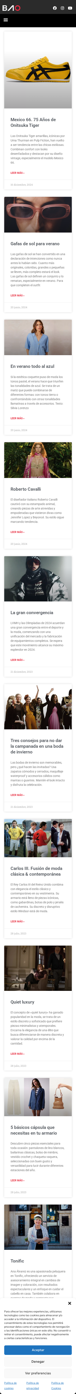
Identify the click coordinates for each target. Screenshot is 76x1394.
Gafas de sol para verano (35, 243)
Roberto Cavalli (26, 489)
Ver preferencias (38, 1373)
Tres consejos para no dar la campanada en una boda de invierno (37, 746)
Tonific (17, 1261)
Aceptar (38, 1350)
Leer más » (17, 172)
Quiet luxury (22, 1002)
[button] (70, 1303)
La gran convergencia (32, 612)
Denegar (38, 1362)
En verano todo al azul (32, 366)
